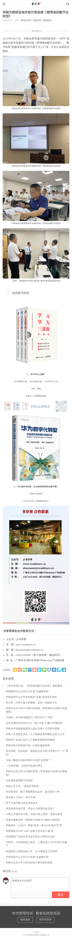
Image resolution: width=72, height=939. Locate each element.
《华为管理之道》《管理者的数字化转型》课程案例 (34, 686)
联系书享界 (45, 919)
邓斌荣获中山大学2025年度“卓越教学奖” (27, 691)
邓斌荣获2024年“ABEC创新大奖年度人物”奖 (29, 831)
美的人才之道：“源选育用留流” (23, 786)
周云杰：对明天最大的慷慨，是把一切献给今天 (31, 702)
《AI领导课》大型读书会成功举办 (24, 765)
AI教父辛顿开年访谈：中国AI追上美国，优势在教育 (34, 814)
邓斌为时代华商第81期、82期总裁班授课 (28, 745)
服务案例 (25, 919)
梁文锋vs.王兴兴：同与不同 (20, 797)
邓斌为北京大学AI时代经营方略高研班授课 (29, 862)
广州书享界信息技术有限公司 (36, 935)
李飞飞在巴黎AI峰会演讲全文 (22, 803)
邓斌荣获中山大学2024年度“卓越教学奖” (27, 857)
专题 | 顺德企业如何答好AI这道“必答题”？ (29, 760)
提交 (60, 894)
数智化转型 (26, 20)
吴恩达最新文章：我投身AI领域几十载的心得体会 (33, 820)
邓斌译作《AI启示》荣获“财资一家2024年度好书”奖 (34, 825)
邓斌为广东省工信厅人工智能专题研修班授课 (30, 740)
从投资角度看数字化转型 (19, 780)
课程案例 (47, 20)
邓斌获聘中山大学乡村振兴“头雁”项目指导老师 (31, 697)
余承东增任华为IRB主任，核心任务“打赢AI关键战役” (34, 723)
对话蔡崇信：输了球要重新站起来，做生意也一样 (33, 791)
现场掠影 (37, 20)
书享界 (36, 4)
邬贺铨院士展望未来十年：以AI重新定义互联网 (31, 851)
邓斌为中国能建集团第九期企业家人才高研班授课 (33, 728)
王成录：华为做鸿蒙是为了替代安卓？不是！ (30, 717)
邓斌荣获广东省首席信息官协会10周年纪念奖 (30, 836)
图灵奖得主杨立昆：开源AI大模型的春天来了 (30, 808)
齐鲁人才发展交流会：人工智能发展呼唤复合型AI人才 (35, 734)
